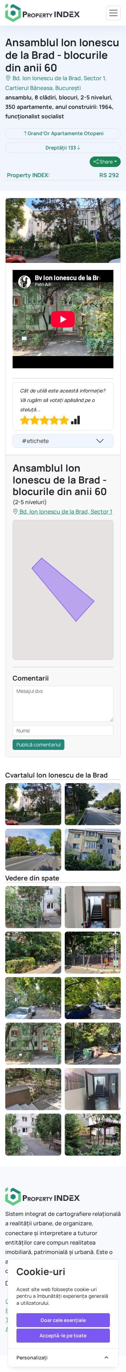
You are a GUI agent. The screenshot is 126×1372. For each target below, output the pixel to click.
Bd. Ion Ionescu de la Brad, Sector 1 (59, 78)
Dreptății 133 (61, 147)
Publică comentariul (38, 744)
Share (105, 161)
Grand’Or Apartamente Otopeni (66, 133)
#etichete (35, 441)
